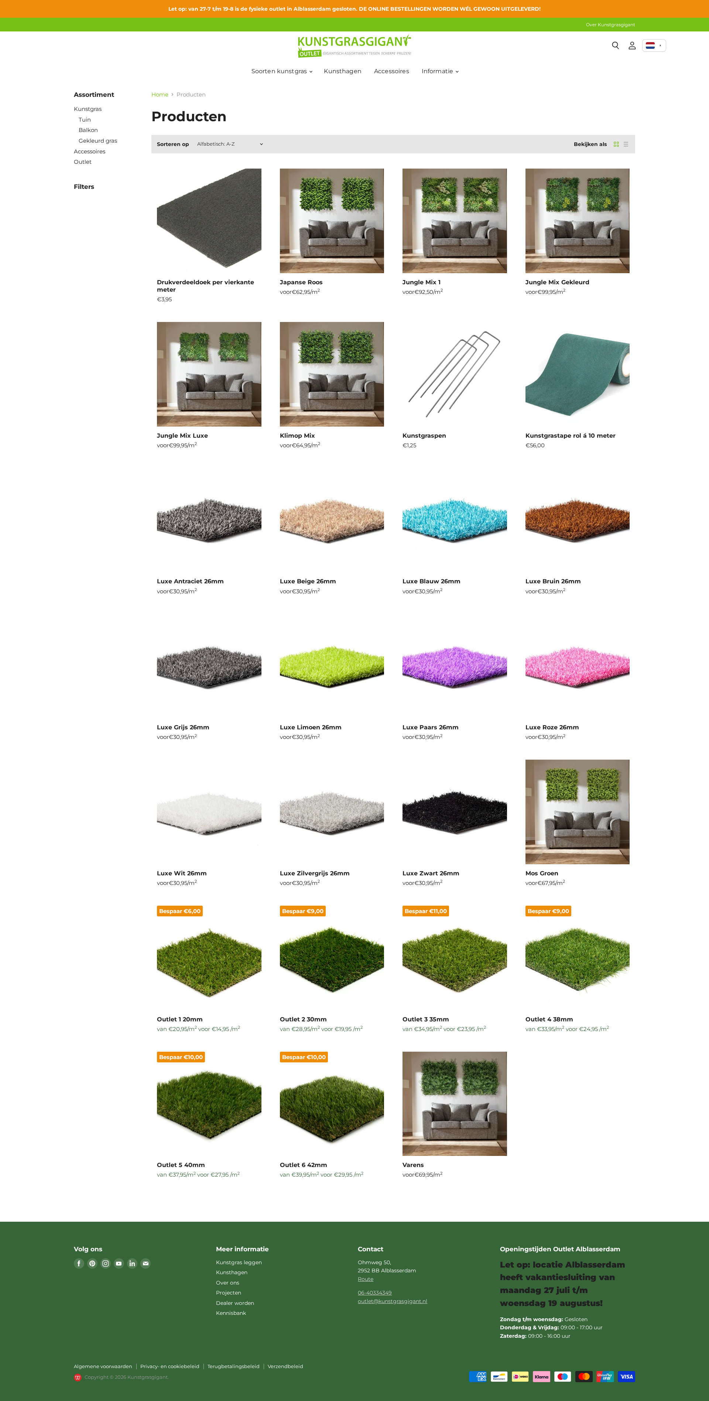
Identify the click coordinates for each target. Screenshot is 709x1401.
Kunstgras (88, 108)
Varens (413, 1164)
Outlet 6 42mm (303, 1164)
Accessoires (391, 71)
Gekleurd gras (98, 140)
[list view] (626, 144)
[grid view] (616, 144)
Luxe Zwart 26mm (431, 873)
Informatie (438, 71)
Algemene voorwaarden (103, 1366)
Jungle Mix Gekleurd (557, 282)
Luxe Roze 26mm (552, 727)
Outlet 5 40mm (181, 1164)
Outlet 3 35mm (426, 1019)
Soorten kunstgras (280, 71)
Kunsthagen (343, 71)
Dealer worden (235, 1303)
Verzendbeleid (285, 1366)
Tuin (85, 119)
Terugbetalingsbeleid (234, 1366)
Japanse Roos (301, 282)
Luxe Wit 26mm (182, 873)
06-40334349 (375, 1292)
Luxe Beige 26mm (308, 581)
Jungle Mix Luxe (182, 435)
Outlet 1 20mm (180, 1019)
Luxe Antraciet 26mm (190, 581)
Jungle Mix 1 (422, 282)
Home (159, 94)
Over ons (227, 1282)
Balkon (88, 129)
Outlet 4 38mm (549, 1019)
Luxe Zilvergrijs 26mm (315, 873)
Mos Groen (541, 873)
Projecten (228, 1292)
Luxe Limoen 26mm (311, 727)
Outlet (83, 161)
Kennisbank (231, 1313)
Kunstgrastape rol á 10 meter (570, 435)
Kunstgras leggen (239, 1262)
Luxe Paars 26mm (431, 727)
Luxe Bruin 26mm (553, 581)
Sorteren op (173, 144)
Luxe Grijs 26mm (183, 727)
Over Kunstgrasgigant (610, 24)
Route (365, 1279)
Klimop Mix (297, 435)
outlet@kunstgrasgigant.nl (392, 1301)
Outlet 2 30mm (303, 1019)
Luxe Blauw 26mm (431, 581)
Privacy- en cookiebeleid (169, 1366)
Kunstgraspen (424, 435)
